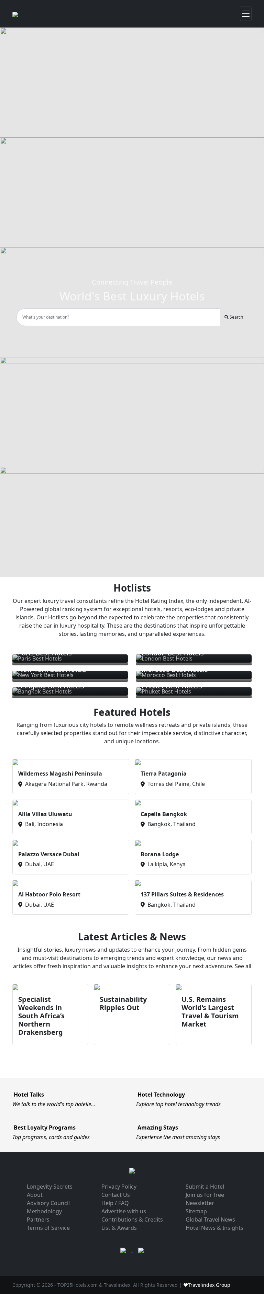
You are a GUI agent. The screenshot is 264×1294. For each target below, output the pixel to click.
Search (236, 317)
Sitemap (196, 1211)
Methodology (44, 1211)
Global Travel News (210, 1219)
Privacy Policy (118, 1186)
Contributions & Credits (132, 1219)
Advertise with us (123, 1211)
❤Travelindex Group (206, 1285)
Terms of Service (48, 1228)
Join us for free (205, 1195)
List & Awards (119, 1228)
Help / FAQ (115, 1203)
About (35, 1195)
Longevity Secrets (50, 1186)
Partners (38, 1219)
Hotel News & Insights (214, 1228)
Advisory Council (48, 1203)
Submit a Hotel (205, 1186)
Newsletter (200, 1203)
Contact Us (115, 1195)
